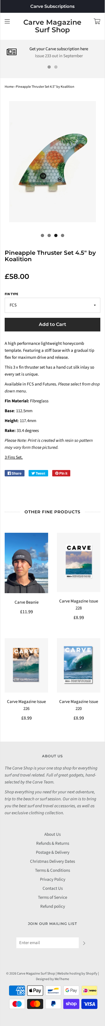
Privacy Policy (52, 879)
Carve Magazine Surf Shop (52, 26)
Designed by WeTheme (52, 979)
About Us (52, 834)
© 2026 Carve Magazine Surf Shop (30, 973)
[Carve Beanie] (26, 563)
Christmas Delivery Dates (52, 861)
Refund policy (52, 906)
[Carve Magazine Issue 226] (26, 665)
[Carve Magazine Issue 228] (78, 562)
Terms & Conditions (52, 870)
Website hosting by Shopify (77, 973)
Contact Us (53, 888)
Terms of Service (52, 897)
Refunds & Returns (52, 843)
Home (9, 86)
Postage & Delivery (52, 852)
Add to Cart (52, 324)
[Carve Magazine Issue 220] (78, 665)
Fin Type (11, 294)
